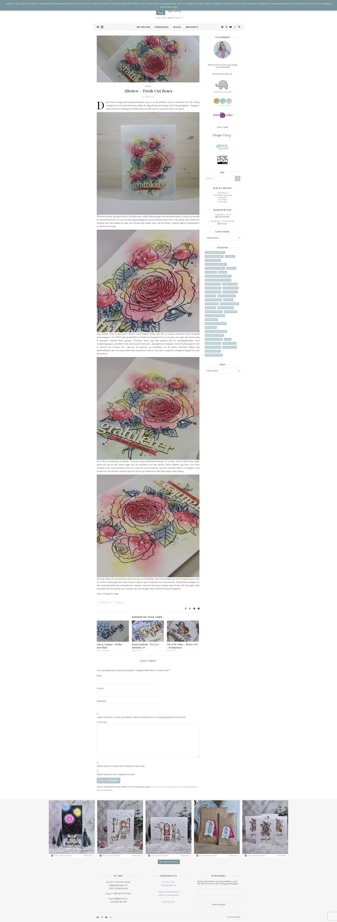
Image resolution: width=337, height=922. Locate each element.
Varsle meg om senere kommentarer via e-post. (121, 766)
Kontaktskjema (168, 885)
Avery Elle (211, 272)
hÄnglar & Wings (227, 296)
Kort (148, 86)
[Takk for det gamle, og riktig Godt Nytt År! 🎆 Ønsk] (72, 828)
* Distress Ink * (213, 260)
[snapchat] (235, 27)
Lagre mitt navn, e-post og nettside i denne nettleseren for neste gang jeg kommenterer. (141, 717)
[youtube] (231, 27)
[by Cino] (168, 12)
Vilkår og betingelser (168, 895)
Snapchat (222, 201)
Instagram (222, 197)
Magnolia (210, 307)
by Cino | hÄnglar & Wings (218, 276)
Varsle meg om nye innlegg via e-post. (116, 774)
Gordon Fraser (213, 292)
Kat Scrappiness (213, 300)
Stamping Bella (213, 343)
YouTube (222, 199)
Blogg (177, 27)
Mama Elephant (225, 307)
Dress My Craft (213, 288)
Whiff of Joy (230, 347)
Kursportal (162, 27)
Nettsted (101, 701)
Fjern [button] (174, 7)
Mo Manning (230, 311)
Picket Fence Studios (216, 323)
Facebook (222, 192)
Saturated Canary (214, 335)
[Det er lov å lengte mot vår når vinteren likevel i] (120, 828)
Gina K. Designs (231, 288)
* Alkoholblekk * (214, 256)
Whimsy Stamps (213, 351)
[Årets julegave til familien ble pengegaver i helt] (265, 828)
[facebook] (222, 27)
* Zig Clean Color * (215, 268)
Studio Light (230, 343)
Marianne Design (214, 311)
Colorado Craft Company (218, 280)
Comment (102, 722)
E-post (100, 688)
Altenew (119, 602)
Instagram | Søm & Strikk (222, 221)
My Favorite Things (215, 315)
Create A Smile (230, 284)
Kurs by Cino (168, 901)
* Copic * (230, 256)
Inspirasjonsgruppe (222, 195)
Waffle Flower (213, 347)
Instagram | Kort (222, 214)
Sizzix (227, 339)
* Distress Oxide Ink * (216, 264)
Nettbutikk (143, 27)
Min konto (192, 27)
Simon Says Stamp (214, 339)
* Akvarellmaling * (105, 602)
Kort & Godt (212, 304)
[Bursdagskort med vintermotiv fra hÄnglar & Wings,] (168, 828)
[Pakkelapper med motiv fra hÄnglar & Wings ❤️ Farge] (217, 828)
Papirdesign (211, 319)
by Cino (222, 272)
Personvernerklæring (168, 892)
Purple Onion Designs (216, 331)
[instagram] (227, 27)
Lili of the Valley (229, 304)
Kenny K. (228, 300)
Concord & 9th (213, 284)
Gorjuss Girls (230, 292)
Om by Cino (168, 882)
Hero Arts (210, 296)
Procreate (211, 327)
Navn (99, 675)
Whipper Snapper (214, 355)
